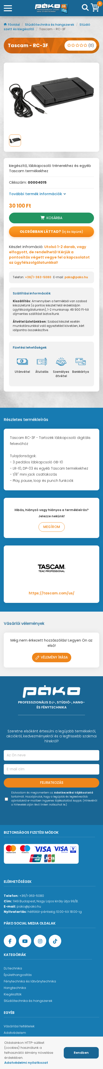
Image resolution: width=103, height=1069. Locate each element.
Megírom (51, 527)
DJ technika (13, 968)
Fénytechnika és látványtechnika (30, 981)
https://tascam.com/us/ (51, 593)
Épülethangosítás (18, 975)
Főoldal (14, 24)
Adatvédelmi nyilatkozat (26, 1062)
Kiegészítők (13, 994)
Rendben (81, 1053)
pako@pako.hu (76, 277)
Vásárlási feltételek (19, 1026)
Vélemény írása (54, 657)
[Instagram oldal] (40, 941)
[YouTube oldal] (25, 941)
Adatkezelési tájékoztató (73, 793)
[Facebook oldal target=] (10, 941)
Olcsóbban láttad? (51, 231)
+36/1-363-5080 (38, 277)
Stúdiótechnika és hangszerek (50, 24)
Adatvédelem (15, 1033)
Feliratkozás (51, 782)
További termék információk (35, 193)
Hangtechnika (15, 988)
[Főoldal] (51, 8)
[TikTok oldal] (55, 941)
